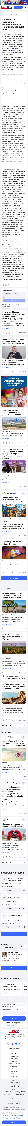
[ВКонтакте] (19, 1043)
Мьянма (4, 656)
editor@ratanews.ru (14, 1099)
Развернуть (5, 328)
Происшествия (14, 1066)
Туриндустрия (14, 1056)
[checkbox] (3, 1022)
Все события (14, 934)
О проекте (14, 1069)
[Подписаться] (23, 493)
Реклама (14, 1074)
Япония (4, 762)
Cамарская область (8, 519)
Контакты (14, 1071)
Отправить (14, 1018)
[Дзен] (8, 1043)
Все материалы (14, 1048)
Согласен (14, 1122)
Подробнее (9, 890)
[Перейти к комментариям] (8, 285)
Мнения (14, 1053)
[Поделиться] (11, 285)
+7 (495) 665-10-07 (14, 1087)
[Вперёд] (25, 946)
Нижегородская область (9, 843)
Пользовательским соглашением (11, 1118)
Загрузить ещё (14, 578)
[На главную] (6, 7)
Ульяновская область (8, 615)
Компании (14, 1076)
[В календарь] (19, 890)
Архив (8, 15)
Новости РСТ (5, 589)
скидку (14, 50)
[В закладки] (6, 285)
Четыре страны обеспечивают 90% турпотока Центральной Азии (11, 987)
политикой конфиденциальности (14, 1024)
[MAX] (12, 1043)
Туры (5, 521)
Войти (18, 7)
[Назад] (21, 946)
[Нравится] (3, 285)
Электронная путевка (10, 706)
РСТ (14, 1051)
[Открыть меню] (25, 7)
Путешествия (6, 732)
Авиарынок (7, 658)
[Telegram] (15, 1043)
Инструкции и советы (14, 1064)
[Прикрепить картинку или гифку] (14, 297)
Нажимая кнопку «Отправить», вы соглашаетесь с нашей (14, 1023)
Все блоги (14, 968)
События (14, 1061)
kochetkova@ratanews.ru (14, 1082)
